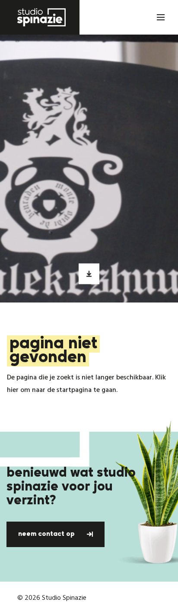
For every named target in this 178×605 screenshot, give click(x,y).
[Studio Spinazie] (39, 17)
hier (13, 390)
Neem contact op (47, 534)
